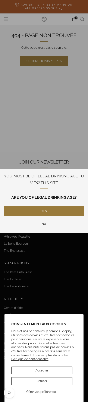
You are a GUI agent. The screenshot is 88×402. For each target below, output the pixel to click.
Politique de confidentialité (29, 359)
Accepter (41, 370)
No (44, 223)
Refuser (42, 381)
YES (44, 211)
